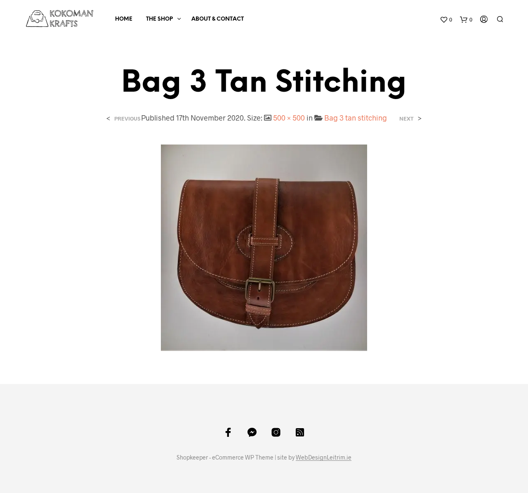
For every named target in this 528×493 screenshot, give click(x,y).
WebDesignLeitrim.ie (323, 457)
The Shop (159, 19)
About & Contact (217, 19)
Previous (127, 118)
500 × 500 (289, 117)
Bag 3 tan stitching (355, 117)
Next (406, 118)
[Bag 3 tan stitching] (264, 247)
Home (123, 19)
